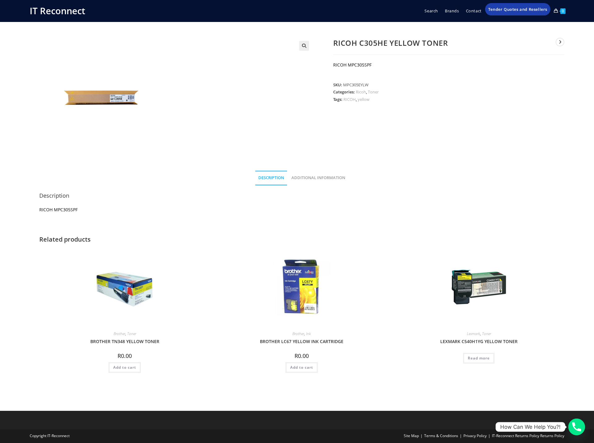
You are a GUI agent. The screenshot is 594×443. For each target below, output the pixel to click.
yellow (363, 99)
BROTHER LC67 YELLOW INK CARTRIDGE (301, 341)
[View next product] (560, 42)
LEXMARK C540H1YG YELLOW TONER (479, 341)
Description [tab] (271, 177)
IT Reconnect (57, 11)
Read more (479, 358)
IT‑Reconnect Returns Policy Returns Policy (528, 435)
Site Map (411, 435)
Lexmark (473, 333)
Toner (373, 92)
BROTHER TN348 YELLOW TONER (124, 341)
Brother (119, 333)
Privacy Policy (475, 435)
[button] (304, 46)
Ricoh (361, 92)
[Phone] (576, 427)
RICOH (349, 99)
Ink (308, 333)
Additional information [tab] (318, 177)
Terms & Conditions (441, 435)
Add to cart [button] (124, 367)
